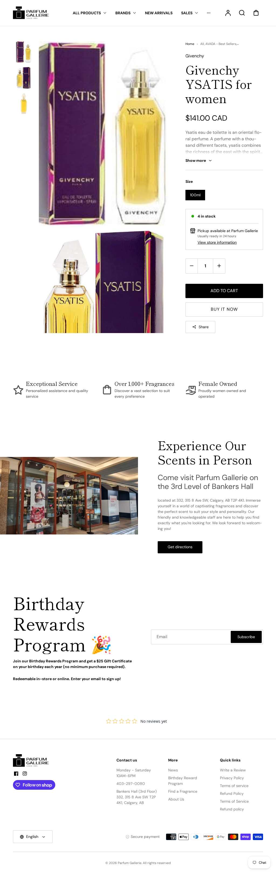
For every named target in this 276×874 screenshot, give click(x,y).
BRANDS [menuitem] (122, 13)
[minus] (192, 265)
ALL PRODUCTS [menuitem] (87, 13)
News (173, 770)
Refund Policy (232, 793)
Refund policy (232, 809)
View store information (217, 242)
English (32, 836)
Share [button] (204, 326)
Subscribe (246, 636)
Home (189, 44)
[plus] (219, 265)
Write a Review (233, 770)
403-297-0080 (130, 783)
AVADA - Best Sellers (220, 44)
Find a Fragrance (182, 791)
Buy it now (224, 309)
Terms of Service (234, 801)
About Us (176, 799)
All (202, 44)
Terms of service (234, 785)
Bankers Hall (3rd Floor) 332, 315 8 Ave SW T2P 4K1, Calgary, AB (136, 797)
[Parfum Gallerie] (33, 760)
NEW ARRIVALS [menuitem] (158, 13)
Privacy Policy (232, 777)
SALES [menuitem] (186, 13)
